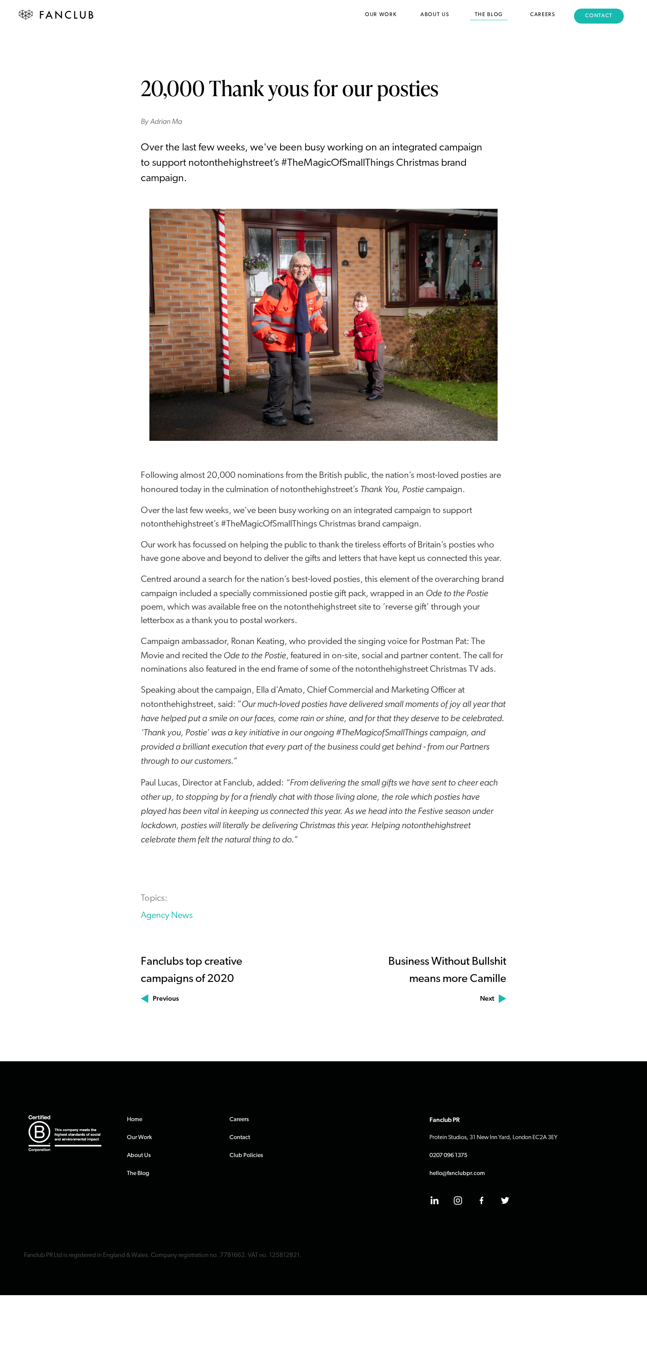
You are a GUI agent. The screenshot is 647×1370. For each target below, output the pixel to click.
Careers (239, 1120)
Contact (240, 1138)
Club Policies (246, 1156)
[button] (380, 16)
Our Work (139, 1138)
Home (134, 1120)
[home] (56, 15)
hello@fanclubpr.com (457, 1174)
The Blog (138, 1174)
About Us (139, 1156)
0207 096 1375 (448, 1156)
